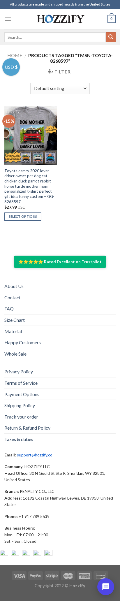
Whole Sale (15, 353)
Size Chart (14, 320)
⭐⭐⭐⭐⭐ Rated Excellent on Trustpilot (60, 261)
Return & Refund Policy (27, 427)
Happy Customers (22, 342)
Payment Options (21, 394)
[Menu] (7, 19)
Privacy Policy (18, 371)
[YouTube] (26, 554)
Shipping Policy (19, 405)
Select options (23, 216)
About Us (14, 286)
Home (14, 55)
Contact (12, 297)
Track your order (21, 416)
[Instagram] (15, 554)
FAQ (9, 308)
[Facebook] (4, 554)
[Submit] (111, 37)
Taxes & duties (18, 439)
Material (13, 331)
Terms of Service (21, 383)
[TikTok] (48, 554)
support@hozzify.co (34, 454)
